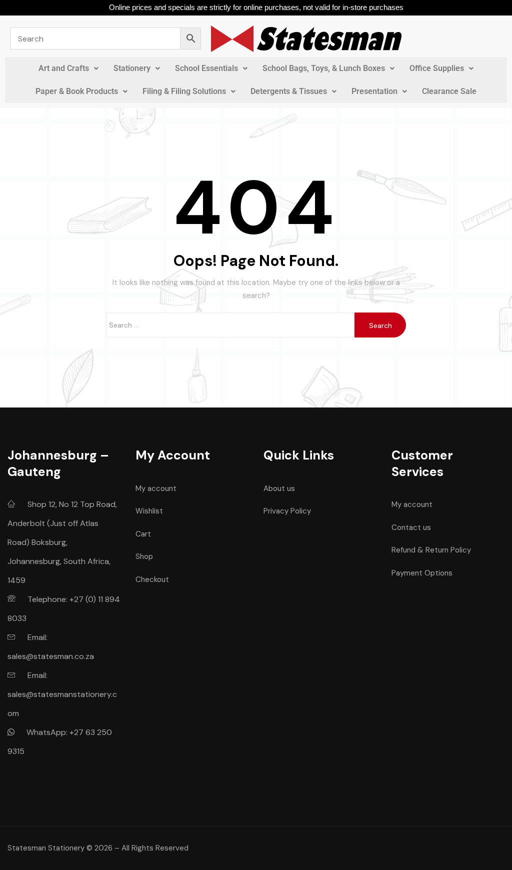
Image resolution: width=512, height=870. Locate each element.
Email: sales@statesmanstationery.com (62, 694)
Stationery (132, 68)
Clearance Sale (449, 91)
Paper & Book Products (77, 91)
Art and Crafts (63, 68)
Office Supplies (437, 68)
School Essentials (206, 68)
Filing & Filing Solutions (184, 91)
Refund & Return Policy (431, 550)
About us (279, 489)
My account (156, 489)
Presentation (375, 91)
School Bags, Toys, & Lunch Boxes (323, 68)
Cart (143, 534)
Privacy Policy (287, 511)
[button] (68, 68)
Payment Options (422, 573)
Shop (144, 557)
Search (380, 325)
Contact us (411, 527)
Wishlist (149, 511)
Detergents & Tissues (288, 91)
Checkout (152, 579)
